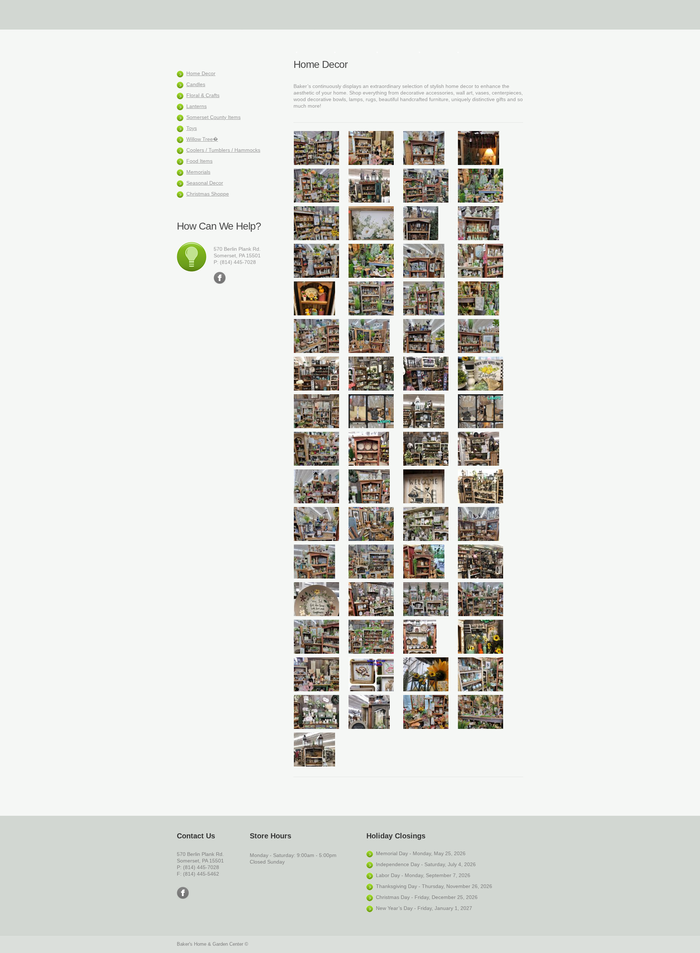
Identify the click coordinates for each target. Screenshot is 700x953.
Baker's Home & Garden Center (206, 14)
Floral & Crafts (202, 95)
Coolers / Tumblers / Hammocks (223, 150)
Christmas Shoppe (207, 194)
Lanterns (196, 106)
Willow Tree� (202, 139)
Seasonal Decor (204, 183)
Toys (191, 128)
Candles (195, 84)
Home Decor (200, 73)
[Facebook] (220, 278)
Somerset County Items (213, 117)
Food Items (199, 161)
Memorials (198, 172)
